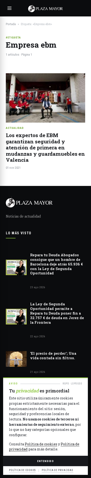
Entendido (45, 461)
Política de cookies (41, 444)
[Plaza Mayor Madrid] (45, 8)
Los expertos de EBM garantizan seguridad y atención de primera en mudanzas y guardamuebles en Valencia (45, 147)
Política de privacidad (57, 470)
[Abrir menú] (9, 8)
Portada (11, 24)
